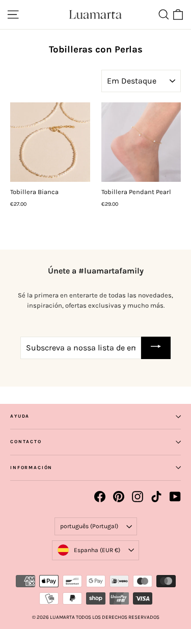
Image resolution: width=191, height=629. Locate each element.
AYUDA (20, 416)
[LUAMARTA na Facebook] (99, 496)
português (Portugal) (89, 526)
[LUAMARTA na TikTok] (156, 496)
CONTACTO (26, 441)
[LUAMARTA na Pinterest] (118, 496)
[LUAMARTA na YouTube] (175, 496)
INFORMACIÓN (31, 467)
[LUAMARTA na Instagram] (137, 496)
